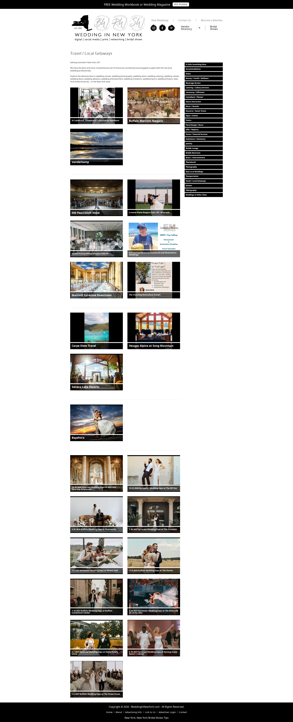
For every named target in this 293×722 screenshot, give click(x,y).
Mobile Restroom (193, 153)
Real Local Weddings (194, 171)
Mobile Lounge (192, 148)
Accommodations (193, 69)
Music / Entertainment (195, 157)
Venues (189, 185)
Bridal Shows (214, 27)
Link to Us (150, 712)
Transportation (192, 176)
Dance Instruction (193, 101)
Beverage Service (193, 83)
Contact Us (184, 20)
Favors (188, 120)
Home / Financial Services (197, 134)
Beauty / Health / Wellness (197, 78)
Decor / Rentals (192, 106)
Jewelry (189, 143)
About (119, 712)
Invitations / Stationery (195, 139)
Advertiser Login (167, 712)
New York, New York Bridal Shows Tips (147, 717)
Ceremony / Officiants (195, 92)
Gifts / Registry (192, 129)
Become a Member (212, 20)
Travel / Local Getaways (196, 181)
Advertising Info (133, 712)
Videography (191, 190)
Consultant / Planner (194, 97)
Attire (188, 74)
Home (109, 712)
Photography (191, 167)
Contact (183, 712)
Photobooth (191, 162)
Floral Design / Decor (194, 125)
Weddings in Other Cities (196, 195)
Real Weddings (159, 20)
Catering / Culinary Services (197, 87)
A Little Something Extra (196, 64)
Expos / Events (192, 116)
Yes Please (181, 4)
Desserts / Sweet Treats (196, 111)
